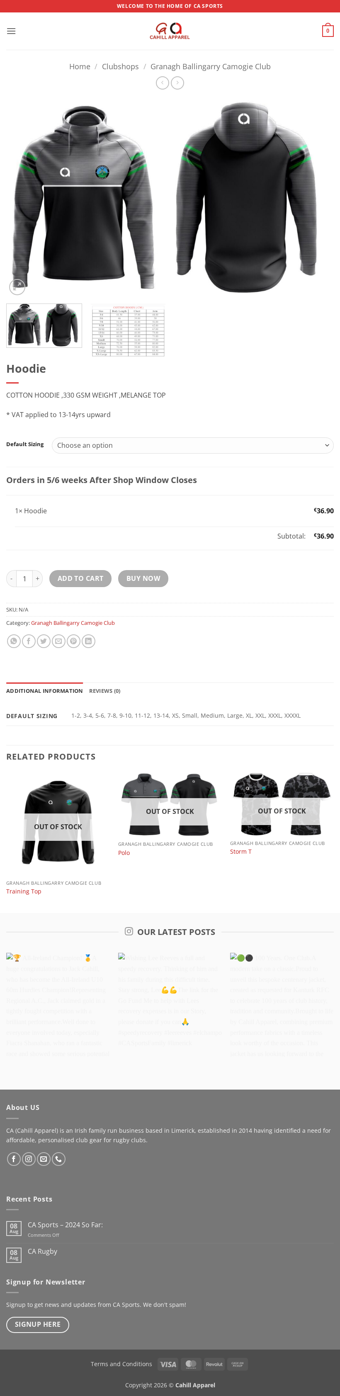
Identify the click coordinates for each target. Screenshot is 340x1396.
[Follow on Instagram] (29, 1159)
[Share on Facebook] (29, 641)
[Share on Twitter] (44, 641)
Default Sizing (25, 444)
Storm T (241, 851)
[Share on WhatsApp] (14, 641)
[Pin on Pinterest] (73, 641)
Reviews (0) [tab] (105, 690)
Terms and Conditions (121, 1364)
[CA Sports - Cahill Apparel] (170, 31)
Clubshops (120, 66)
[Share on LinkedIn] (88, 641)
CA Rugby (42, 1251)
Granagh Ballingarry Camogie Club (211, 66)
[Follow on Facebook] (14, 1159)
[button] (11, 31)
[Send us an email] (44, 1159)
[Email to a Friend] (59, 641)
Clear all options (40, 536)
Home (79, 66)
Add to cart (81, 578)
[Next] (316, 197)
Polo (124, 853)
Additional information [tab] (44, 690)
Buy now (143, 578)
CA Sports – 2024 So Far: (65, 1225)
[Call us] (59, 1159)
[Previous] (23, 197)
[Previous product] (177, 82)
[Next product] (162, 82)
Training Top (23, 891)
